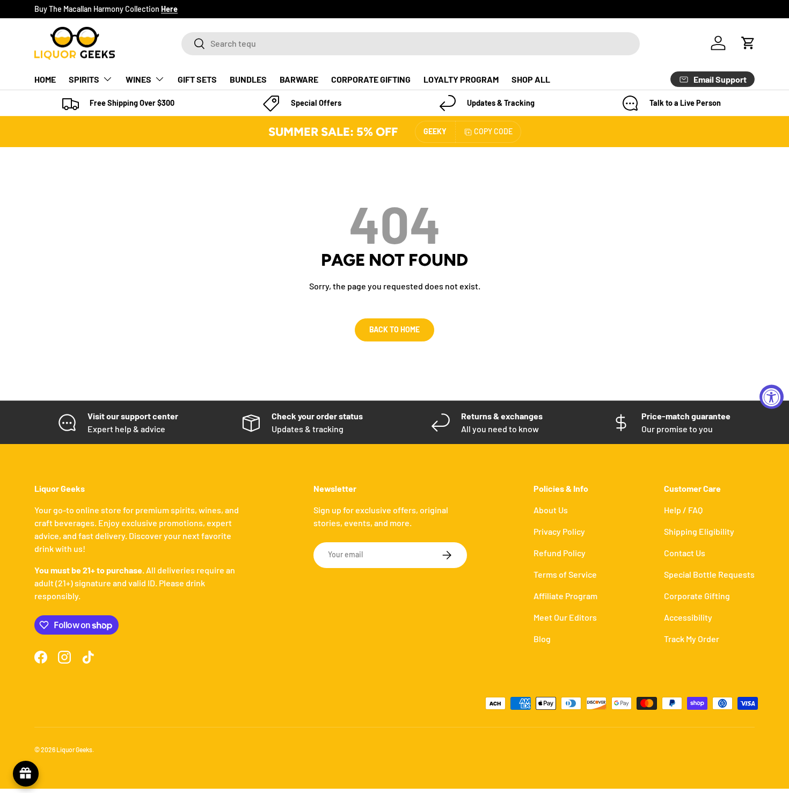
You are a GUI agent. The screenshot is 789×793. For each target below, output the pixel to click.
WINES (138, 79)
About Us (551, 510)
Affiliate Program (565, 596)
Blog (542, 639)
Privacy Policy (559, 531)
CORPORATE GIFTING (371, 79)
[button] (748, 43)
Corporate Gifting (697, 596)
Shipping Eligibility (699, 531)
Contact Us (684, 553)
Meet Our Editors (565, 617)
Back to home (394, 329)
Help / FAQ (683, 510)
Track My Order (691, 639)
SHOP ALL (531, 79)
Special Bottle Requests (709, 574)
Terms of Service (565, 574)
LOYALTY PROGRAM (461, 79)
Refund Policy (560, 553)
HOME (45, 79)
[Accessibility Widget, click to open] (771, 396)
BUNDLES (248, 79)
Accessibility (688, 617)
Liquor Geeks (74, 749)
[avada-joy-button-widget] (26, 774)
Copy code (493, 131)
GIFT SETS (197, 79)
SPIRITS (84, 79)
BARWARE (299, 79)
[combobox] (410, 43)
